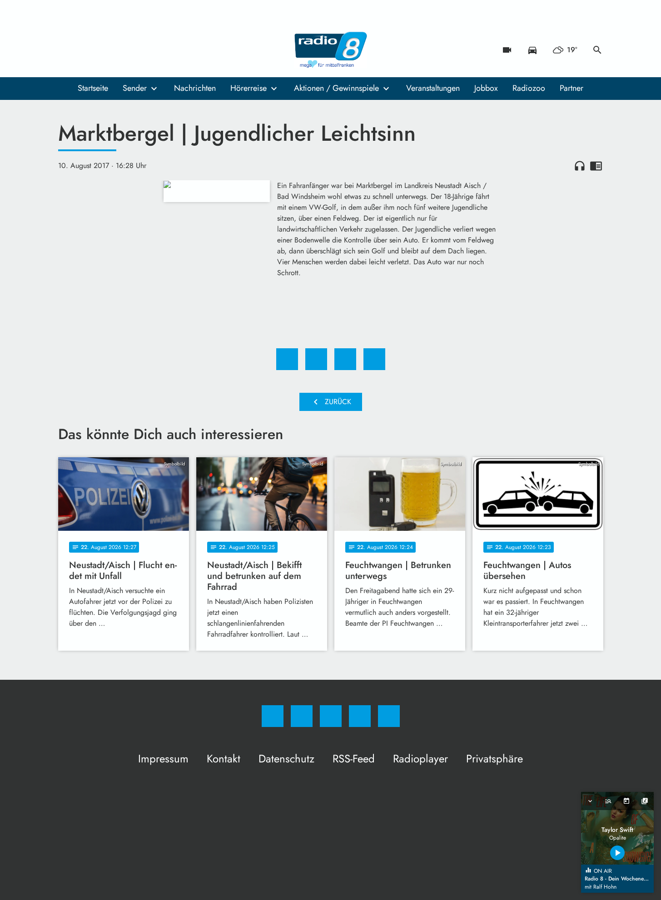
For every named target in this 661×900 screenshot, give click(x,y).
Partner (571, 88)
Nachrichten (195, 88)
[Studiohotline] (122, 50)
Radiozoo (528, 88)
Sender (135, 88)
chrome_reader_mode (596, 165)
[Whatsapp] (103, 50)
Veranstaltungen (433, 88)
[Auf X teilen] (316, 359)
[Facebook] (67, 50)
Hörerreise (248, 88)
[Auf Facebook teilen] (287, 359)
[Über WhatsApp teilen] (345, 359)
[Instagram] (85, 50)
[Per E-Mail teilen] (374, 359)
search (597, 50)
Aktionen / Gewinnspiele (336, 88)
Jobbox (486, 88)
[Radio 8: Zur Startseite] (330, 50)
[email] (140, 50)
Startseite (93, 88)
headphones (579, 165)
